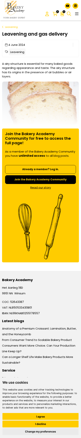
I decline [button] (40, 424)
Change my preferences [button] (40, 431)
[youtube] (68, 6)
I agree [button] (40, 416)
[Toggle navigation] (77, 14)
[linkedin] (75, 6)
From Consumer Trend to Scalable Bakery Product (37, 340)
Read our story (40, 187)
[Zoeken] (69, 14)
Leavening (11, 27)
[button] (47, 14)
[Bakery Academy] (14, 10)
